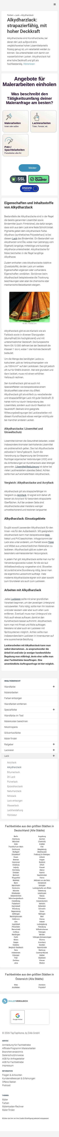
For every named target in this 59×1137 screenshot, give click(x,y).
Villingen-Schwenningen (42, 943)
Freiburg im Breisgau (42, 860)
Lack (6, 761)
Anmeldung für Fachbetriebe (16, 1050)
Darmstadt (16, 912)
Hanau (42, 925)
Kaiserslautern (42, 907)
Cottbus (16, 938)
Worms (42, 946)
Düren (42, 917)
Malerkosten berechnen (16, 727)
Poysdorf (42, 993)
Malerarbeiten (11, 698)
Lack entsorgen (14, 806)
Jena (16, 969)
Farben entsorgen (13, 704)
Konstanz (42, 948)
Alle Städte (37, 836)
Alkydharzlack (14, 773)
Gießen (42, 961)
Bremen (16, 865)
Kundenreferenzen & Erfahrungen (18, 1084)
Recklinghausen (16, 922)
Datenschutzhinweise (13, 1061)
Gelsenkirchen (16, 902)
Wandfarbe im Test (13, 721)
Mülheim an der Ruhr (42, 886)
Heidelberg (16, 907)
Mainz (42, 876)
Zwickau (16, 966)
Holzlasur (12, 820)
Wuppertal (16, 883)
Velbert (42, 927)
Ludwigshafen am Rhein (42, 894)
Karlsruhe (16, 894)
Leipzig (16, 873)
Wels (16, 990)
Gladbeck (42, 964)
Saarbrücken (42, 881)
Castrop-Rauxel (42, 958)
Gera (16, 956)
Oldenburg (42, 896)
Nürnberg (16, 876)
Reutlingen (16, 940)
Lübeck (42, 863)
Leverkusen (42, 899)
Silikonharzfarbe (12, 738)
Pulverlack (12, 787)
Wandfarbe (9, 692)
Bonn (16, 889)
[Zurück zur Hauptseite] (29, 1006)
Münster (16, 896)
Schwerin (42, 915)
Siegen (15, 948)
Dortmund (16, 855)
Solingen (42, 891)
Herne (42, 883)
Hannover (16, 868)
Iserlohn (42, 909)
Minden (42, 940)
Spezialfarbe (10, 715)
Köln (16, 850)
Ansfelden (16, 993)
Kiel (42, 852)
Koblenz (16, 951)
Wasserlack (13, 811)
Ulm (15, 927)
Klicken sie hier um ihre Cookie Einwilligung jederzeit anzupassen (25, 1124)
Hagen (42, 865)
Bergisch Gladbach (16, 953)
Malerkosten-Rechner (12, 1112)
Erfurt (42, 871)
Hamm (42, 878)
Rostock (42, 868)
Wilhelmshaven (42, 935)
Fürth (16, 943)
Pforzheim (16, 933)
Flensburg (42, 933)
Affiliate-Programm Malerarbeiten (19, 1054)
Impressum (7, 1071)
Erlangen (15, 961)
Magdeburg (42, 855)
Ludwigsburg (42, 930)
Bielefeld (16, 886)
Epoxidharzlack (15, 792)
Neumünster (42, 953)
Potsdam (42, 904)
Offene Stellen (9, 1087)
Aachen (42, 845)
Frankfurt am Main (16, 852)
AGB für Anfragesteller (13, 1064)
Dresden (16, 878)
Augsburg (42, 842)
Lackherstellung (15, 816)
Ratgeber (8, 750)
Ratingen (42, 920)
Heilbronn (16, 925)
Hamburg (16, 845)
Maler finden (10, 744)
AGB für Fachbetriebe (12, 1068)
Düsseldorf (16, 860)
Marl (42, 922)
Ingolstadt (16, 930)
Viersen (42, 966)
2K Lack (11, 782)
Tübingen (42, 938)
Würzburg (16, 915)
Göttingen (16, 920)
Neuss (42, 902)
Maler (5, 1105)
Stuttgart (15, 858)
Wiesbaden (16, 899)
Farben (5, 1108)
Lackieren (9, 755)
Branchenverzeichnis (12, 1057)
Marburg (42, 956)
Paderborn (16, 909)
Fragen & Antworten (12, 1080)
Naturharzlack (14, 797)
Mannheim (16, 891)
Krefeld (42, 850)
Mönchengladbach (16, 904)
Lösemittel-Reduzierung (27, 472)
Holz (47, 540)
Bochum (16, 881)
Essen (16, 863)
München (15, 847)
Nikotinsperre (11, 732)
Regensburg (15, 917)
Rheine (42, 969)
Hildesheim (16, 958)
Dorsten (42, 951)
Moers (16, 946)
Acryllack (11, 768)
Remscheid (16, 935)
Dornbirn (42, 990)
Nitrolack (11, 801)
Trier (16, 964)
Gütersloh (42, 912)
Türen (51, 548)
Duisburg (15, 871)
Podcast (6, 1091)
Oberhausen (42, 858)
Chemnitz (42, 847)
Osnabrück (42, 889)
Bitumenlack (13, 777)
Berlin (16, 842)
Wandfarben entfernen (15, 709)
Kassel (42, 873)
